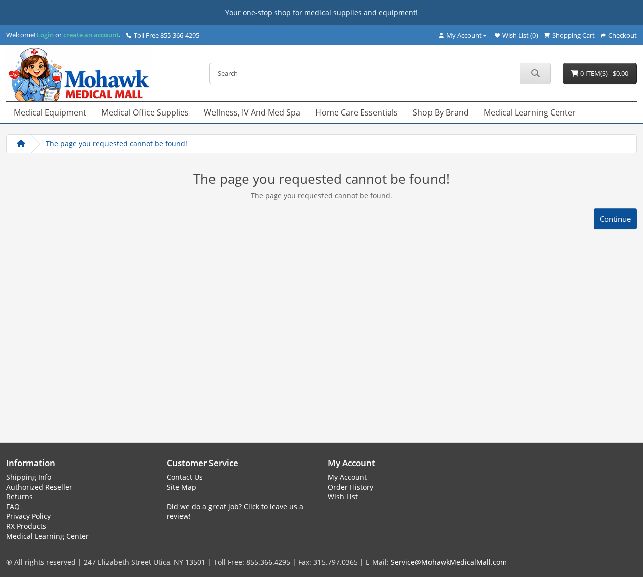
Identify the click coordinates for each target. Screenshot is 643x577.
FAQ (13, 506)
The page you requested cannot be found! (116, 143)
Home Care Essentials (356, 112)
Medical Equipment (50, 112)
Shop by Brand (441, 112)
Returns (19, 496)
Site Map (181, 487)
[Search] (535, 73)
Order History (350, 487)
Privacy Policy (28, 516)
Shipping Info (28, 477)
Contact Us (185, 477)
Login (45, 34)
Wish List (343, 496)
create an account (90, 34)
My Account (347, 477)
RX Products (26, 526)
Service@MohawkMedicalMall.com (449, 562)
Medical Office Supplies (145, 112)
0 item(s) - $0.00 (603, 73)
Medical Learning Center (530, 112)
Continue (615, 219)
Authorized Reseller (39, 487)
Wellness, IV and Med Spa (252, 112)
